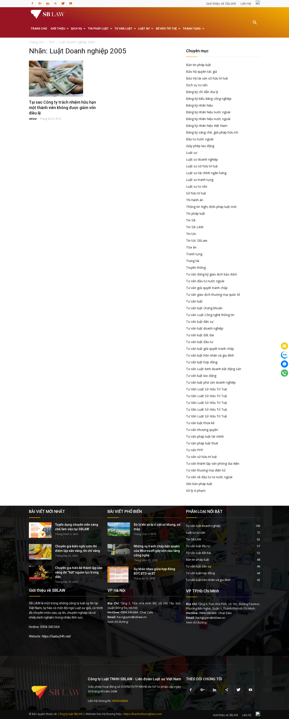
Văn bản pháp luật (199, 484)
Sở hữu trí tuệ (166, 28)
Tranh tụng (192, 28)
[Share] (55, 2)
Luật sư (144, 28)
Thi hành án (194, 200)
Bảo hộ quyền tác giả (201, 71)
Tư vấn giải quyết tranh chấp (207, 288)
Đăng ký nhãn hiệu (199, 105)
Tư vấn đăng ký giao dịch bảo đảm (211, 274)
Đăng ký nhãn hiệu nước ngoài (208, 112)
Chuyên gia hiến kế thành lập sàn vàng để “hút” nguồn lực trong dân (79, 572)
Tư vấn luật (123, 28)
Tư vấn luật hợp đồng (201, 362)
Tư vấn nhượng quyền (202, 430)
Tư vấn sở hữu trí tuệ (201, 457)
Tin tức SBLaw (196, 240)
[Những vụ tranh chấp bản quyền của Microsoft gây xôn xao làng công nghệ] (118, 550)
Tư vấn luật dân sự (199, 321)
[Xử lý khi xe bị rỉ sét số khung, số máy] (118, 529)
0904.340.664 (129, 612)
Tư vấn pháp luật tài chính (205, 436)
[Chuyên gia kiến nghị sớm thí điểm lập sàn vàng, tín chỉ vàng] (40, 552)
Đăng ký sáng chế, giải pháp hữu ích (212, 132)
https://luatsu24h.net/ (56, 636)
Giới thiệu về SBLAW (221, 3)
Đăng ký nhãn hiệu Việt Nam (206, 125)
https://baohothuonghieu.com (143, 714)
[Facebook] (32, 2)
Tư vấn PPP (194, 450)
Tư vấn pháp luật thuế (202, 443)
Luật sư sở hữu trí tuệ (202, 166)
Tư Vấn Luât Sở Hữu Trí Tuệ (206, 396)
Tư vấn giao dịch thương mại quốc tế (213, 294)
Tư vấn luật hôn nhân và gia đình (210, 355)
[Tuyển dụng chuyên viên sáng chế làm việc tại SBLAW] (40, 530)
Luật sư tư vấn (196, 186)
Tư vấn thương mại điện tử (205, 470)
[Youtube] (70, 2)
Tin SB (191, 220)
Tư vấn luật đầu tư (199, 342)
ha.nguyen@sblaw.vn (132, 617)
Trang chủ (39, 28)
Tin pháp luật (98, 28)
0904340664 (120, 701)
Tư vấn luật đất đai (200, 335)
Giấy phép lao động (200, 146)
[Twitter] (63, 2)
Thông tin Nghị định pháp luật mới (211, 207)
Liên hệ (245, 3)
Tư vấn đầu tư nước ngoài (205, 281)
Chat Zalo (146, 612)
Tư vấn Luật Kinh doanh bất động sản (213, 369)
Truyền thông (196, 267)
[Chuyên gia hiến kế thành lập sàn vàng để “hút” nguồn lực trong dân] (40, 573)
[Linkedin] (47, 2)
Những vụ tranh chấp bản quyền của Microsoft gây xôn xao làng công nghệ (157, 550)
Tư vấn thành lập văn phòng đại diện (212, 463)
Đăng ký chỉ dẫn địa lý (202, 92)
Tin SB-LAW (194, 227)
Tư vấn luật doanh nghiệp (204, 328)
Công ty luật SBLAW (70, 714)
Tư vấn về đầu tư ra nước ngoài (209, 477)
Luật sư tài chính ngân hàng (206, 173)
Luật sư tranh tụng (199, 179)
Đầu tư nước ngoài (199, 139)
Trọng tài (192, 261)
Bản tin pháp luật (198, 65)
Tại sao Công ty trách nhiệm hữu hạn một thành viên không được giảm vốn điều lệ (62, 107)
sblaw (33, 118)
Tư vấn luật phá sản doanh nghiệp (211, 382)
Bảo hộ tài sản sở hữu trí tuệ (207, 78)
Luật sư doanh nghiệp (202, 159)
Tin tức (191, 234)
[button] (254, 25)
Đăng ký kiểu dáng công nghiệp (208, 98)
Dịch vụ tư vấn (196, 85)
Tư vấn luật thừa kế (200, 423)
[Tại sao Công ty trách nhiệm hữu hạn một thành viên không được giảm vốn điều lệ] (66, 79)
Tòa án (191, 247)
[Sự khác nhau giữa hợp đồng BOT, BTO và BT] (117, 574)
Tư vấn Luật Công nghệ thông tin (210, 315)
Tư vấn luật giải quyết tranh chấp (210, 348)
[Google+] (40, 2)
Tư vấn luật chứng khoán (204, 308)
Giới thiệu (58, 28)
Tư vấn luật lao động (201, 375)
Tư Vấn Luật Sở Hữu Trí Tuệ (206, 389)
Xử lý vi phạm (195, 490)
